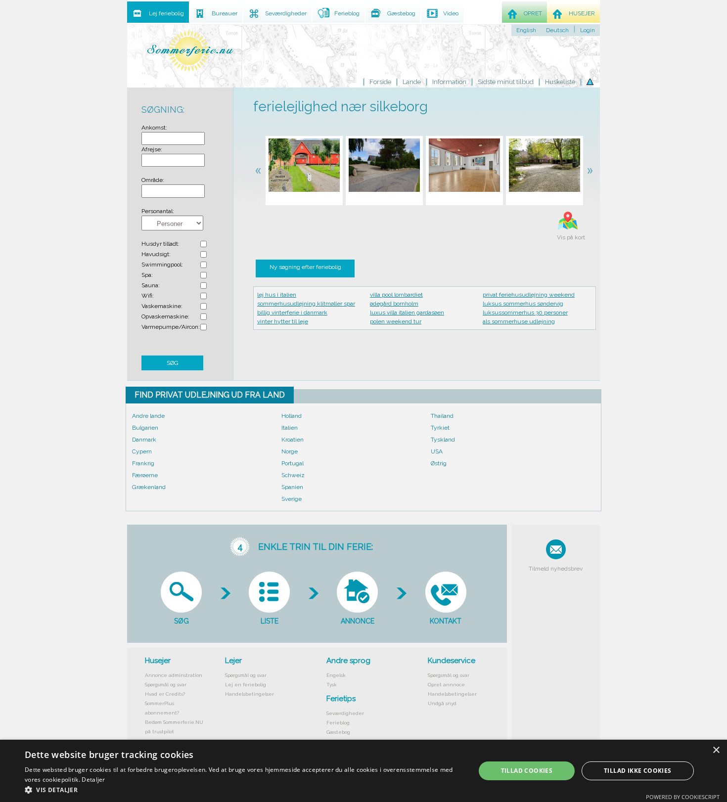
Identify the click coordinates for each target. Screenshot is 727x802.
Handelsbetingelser (249, 694)
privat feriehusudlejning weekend (529, 294)
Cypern (142, 451)
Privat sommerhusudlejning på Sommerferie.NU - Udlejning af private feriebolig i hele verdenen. (190, 51)
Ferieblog (338, 722)
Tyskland (443, 439)
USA (437, 451)
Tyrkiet (440, 427)
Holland (291, 415)
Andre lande (148, 415)
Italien (289, 427)
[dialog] (363, 771)
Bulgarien (145, 427)
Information (449, 82)
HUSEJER (582, 13)
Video (450, 13)
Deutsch (557, 30)
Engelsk (336, 675)
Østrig (439, 463)
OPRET (533, 13)
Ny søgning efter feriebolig (305, 267)
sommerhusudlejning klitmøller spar (306, 303)
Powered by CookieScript (683, 797)
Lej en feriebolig (245, 684)
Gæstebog (338, 732)
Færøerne (145, 475)
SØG (173, 362)
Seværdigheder (345, 713)
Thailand (442, 415)
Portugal (292, 463)
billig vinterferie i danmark (292, 312)
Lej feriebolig (166, 13)
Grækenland (149, 487)
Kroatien (292, 439)
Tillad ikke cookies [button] (638, 770)
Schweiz (293, 475)
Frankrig (143, 463)
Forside (380, 82)
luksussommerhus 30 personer (525, 312)
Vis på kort (571, 237)
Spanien (292, 487)
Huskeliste (560, 82)
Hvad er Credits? (165, 694)
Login (587, 30)
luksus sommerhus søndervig (523, 303)
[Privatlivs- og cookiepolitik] (590, 82)
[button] (243, 790)
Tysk (331, 684)
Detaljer (93, 779)
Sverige (291, 498)
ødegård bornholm (394, 303)
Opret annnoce (446, 684)
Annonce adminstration (173, 675)
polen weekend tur (395, 321)
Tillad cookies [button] (527, 770)
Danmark (144, 439)
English (526, 30)
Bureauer (224, 13)
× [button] (716, 750)
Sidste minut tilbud (506, 82)
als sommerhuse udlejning (519, 321)
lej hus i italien (276, 294)
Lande (412, 82)
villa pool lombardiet (396, 294)
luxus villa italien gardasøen (407, 312)
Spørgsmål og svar (165, 684)
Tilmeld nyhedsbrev (556, 568)
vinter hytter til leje (282, 321)
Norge (289, 451)
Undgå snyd (442, 703)
